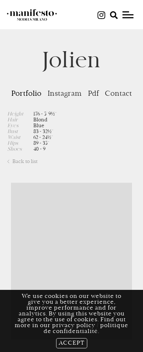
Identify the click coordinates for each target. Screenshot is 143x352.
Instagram (65, 94)
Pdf (93, 94)
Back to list (24, 162)
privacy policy (73, 325)
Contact (118, 94)
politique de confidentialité (86, 328)
